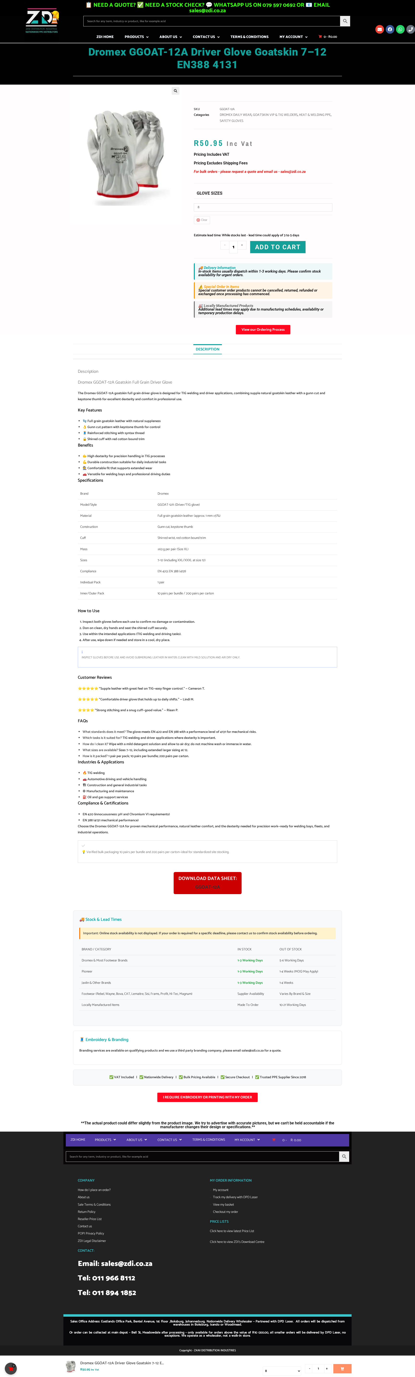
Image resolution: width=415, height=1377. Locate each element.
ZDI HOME (105, 37)
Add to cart (278, 247)
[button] (175, 91)
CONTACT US (204, 37)
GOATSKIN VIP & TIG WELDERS (275, 115)
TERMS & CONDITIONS (250, 37)
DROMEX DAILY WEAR (235, 115)
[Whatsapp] (400, 29)
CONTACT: (86, 1251)
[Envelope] (379, 29)
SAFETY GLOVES (231, 121)
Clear (204, 220)
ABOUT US (168, 37)
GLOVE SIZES (209, 193)
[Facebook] (390, 29)
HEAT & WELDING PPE (315, 115)
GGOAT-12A (207, 887)
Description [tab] (208, 349)
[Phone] (410, 29)
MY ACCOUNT (291, 37)
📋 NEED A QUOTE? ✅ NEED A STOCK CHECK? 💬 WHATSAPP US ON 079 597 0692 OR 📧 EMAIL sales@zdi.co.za (207, 8)
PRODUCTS (134, 37)
